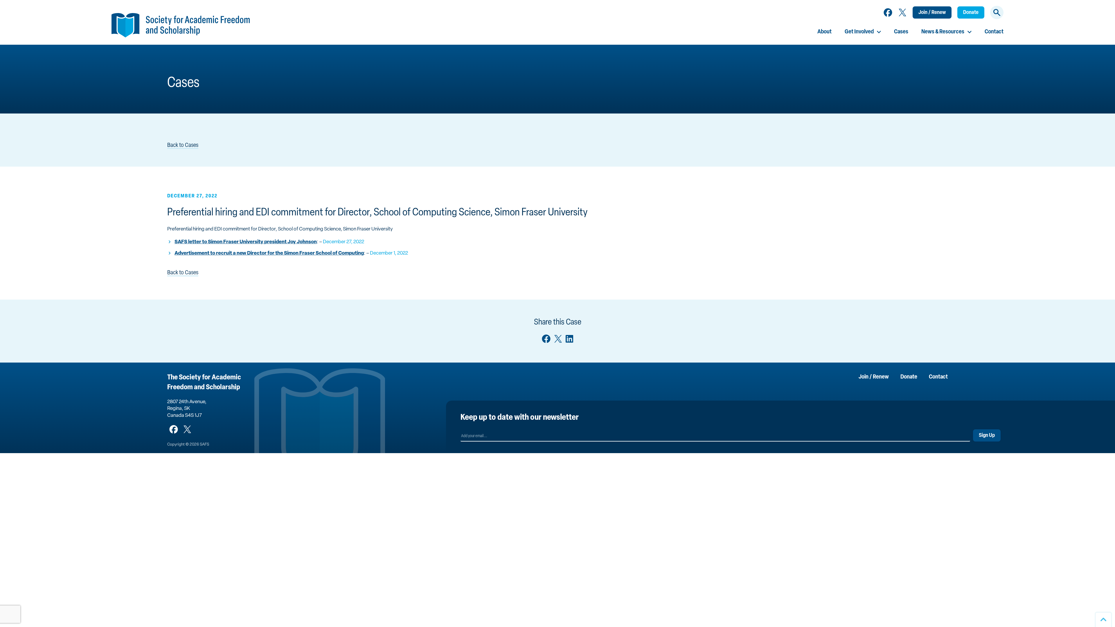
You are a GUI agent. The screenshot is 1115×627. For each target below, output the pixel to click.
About (824, 32)
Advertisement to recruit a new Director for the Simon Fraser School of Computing (269, 253)
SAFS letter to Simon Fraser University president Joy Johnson (246, 241)
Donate (971, 12)
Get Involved (859, 32)
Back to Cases (182, 145)
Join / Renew (932, 12)
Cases (901, 32)
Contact (994, 32)
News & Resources (942, 32)
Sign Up (987, 435)
